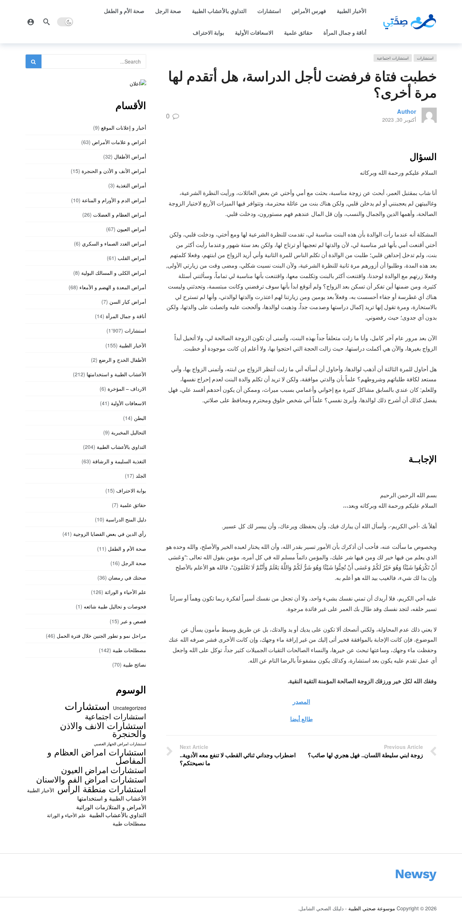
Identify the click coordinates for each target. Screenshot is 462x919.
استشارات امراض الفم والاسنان (91, 779)
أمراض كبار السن (127, 301)
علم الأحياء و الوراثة (125, 591)
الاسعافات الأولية (254, 32)
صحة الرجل (168, 11)
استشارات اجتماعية (393, 58)
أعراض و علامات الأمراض (119, 142)
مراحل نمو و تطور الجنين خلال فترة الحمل (101, 635)
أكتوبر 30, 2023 (399, 119)
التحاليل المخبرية (128, 432)
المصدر (301, 701)
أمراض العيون (131, 229)
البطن (140, 417)
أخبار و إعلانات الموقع (123, 127)
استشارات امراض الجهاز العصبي (120, 743)
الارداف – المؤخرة (127, 388)
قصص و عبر (133, 621)
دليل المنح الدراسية (126, 519)
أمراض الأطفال (130, 156)
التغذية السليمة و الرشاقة (119, 461)
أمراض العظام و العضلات (119, 214)
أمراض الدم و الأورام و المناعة (114, 200)
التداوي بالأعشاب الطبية (219, 11)
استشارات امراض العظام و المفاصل (96, 756)
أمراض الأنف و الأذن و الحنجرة (114, 170)
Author (406, 111)
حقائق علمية (298, 32)
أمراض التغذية (131, 185)
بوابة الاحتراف (208, 32)
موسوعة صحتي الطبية (371, 908)
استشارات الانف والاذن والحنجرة (103, 729)
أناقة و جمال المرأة (344, 32)
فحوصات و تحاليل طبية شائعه (115, 606)
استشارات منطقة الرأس (101, 789)
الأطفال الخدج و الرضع (122, 359)
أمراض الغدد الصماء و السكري (114, 243)
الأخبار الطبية (351, 11)
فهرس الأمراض (309, 11)
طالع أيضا (301, 719)
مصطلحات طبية (129, 650)
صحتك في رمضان (127, 577)
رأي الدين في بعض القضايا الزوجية (109, 533)
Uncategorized (129, 707)
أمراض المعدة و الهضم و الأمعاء (112, 287)
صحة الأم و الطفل (124, 11)
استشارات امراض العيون (103, 769)
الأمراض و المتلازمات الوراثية (111, 807)
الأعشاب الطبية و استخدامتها (116, 374)
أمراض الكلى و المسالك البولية (113, 272)
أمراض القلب (132, 257)
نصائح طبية (134, 664)
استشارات (269, 11)
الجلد (141, 475)
